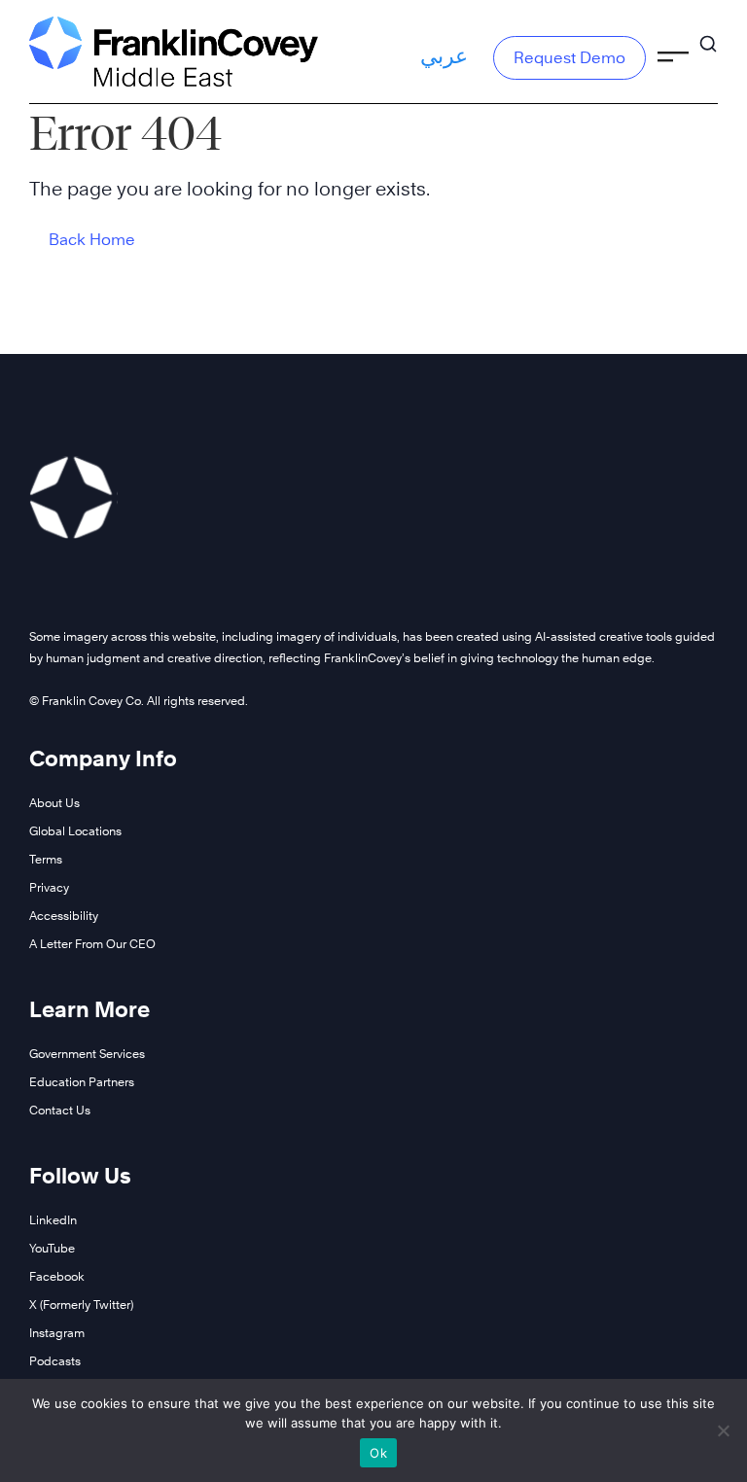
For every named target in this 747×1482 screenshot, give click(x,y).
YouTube (52, 1248)
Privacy (49, 887)
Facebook (57, 1276)
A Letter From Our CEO (92, 943)
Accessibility (63, 915)
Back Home (92, 239)
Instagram (57, 1332)
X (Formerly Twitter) (81, 1304)
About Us (54, 802)
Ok (378, 1453)
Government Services (87, 1053)
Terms (45, 859)
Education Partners (81, 1082)
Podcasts (55, 1361)
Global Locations (75, 831)
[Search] (708, 35)
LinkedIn (53, 1220)
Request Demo (569, 58)
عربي (444, 55)
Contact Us (59, 1110)
